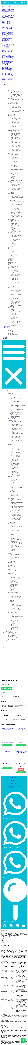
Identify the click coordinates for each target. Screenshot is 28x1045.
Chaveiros (10, 140)
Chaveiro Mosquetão (16, 150)
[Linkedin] (17, 926)
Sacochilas (13, 286)
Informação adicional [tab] (14, 696)
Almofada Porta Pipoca (16, 94)
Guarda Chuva (11, 258)
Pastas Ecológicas (15, 213)
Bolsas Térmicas (12, 114)
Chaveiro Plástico (15, 152)
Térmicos (10, 297)
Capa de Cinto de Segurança (14, 186)
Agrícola (10, 98)
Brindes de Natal (12, 336)
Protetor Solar (14, 168)
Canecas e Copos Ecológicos (14, 199)
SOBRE (14, 784)
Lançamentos (7, 326)
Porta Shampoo (14, 322)
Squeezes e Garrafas (16, 274)
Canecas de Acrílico (16, 117)
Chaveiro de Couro (15, 146)
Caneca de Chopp (15, 119)
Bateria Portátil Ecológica (17, 196)
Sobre (5, 337)
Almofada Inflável (15, 92)
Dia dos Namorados (13, 334)
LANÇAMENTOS (14, 787)
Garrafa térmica (15, 252)
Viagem (13, 192)
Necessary (4, 960)
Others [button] (2, 1038)
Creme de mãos (14, 156)
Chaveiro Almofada (15, 145)
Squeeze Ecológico (15, 215)
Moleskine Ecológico (16, 211)
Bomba (12, 251)
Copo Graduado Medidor (17, 99)
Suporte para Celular (16, 231)
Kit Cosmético (14, 165)
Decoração (13, 313)
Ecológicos (11, 193)
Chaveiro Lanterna (15, 149)
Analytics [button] (3, 1025)
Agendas (10, 88)
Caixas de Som (14, 223)
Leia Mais (3, 936)
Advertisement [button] (4, 1031)
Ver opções (21, 769)
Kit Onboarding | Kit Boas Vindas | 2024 (17, 240)
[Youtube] (23, 926)
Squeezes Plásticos (15, 293)
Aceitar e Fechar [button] (8, 936)
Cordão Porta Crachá (16, 188)
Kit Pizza (13, 176)
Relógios (13, 230)
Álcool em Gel (14, 154)
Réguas (13, 246)
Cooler (12, 299)
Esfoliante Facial (15, 160)
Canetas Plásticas (15, 134)
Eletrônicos (11, 219)
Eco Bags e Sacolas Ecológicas (15, 206)
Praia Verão (11, 269)
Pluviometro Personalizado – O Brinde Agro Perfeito (17, 101)
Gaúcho (10, 248)
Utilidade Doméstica (13, 307)
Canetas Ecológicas (15, 131)
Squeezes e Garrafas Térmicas (15, 295)
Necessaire (11, 267)
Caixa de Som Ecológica (17, 197)
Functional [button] (3, 1012)
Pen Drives (13, 228)
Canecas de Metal (15, 122)
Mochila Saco (14, 266)
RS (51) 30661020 (14, 2)
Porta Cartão (14, 244)
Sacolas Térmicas (15, 273)
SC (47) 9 (20, 2)
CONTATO (14, 781)
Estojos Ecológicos (15, 208)
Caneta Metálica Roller (16, 138)
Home (5, 84)
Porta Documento (15, 191)
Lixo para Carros (15, 189)
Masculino (10, 263)
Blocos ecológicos (15, 111)
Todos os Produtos (8, 86)
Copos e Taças (14, 125)
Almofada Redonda (15, 96)
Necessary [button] (3, 958)
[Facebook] (4, 926)
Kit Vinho (13, 178)
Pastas (12, 243)
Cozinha (10, 172)
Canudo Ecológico (15, 203)
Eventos (10, 247)
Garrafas (13, 289)
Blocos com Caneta (15, 106)
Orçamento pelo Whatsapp (6, 688)
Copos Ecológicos (15, 127)
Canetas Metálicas (15, 133)
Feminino (10, 260)
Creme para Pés (14, 157)
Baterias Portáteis (15, 220)
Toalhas (13, 277)
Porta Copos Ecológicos (17, 212)
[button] (14, 364)
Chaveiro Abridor (15, 144)
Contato (6, 338)
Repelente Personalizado (17, 169)
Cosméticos (11, 153)
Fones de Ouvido (15, 226)
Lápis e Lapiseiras (15, 242)
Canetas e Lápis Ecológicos (17, 201)
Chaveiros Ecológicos (16, 204)
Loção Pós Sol (14, 166)
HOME (14, 778)
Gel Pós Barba (14, 161)
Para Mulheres (11, 332)
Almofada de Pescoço (16, 91)
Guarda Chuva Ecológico (17, 209)
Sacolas (13, 324)
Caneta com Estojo (15, 137)
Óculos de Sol (14, 278)
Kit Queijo (13, 177)
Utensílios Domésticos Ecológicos (16, 217)
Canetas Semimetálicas (16, 135)
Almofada (10, 90)
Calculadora (14, 224)
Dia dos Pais (11, 333)
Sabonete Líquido (15, 170)
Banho (12, 309)
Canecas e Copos (12, 115)
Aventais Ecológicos (16, 195)
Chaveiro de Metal (15, 148)
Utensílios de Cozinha (16, 180)
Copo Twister (14, 126)
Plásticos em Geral (15, 321)
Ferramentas (14, 314)
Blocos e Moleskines (13, 103)
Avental (13, 254)
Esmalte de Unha (15, 158)
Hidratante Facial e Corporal (15, 163)
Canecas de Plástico (16, 123)
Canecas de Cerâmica (16, 118)
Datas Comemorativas (9, 327)
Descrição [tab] (4, 696)
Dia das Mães (11, 330)
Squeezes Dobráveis (16, 290)
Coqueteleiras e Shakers (17, 129)
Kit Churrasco (14, 174)
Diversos (10, 181)
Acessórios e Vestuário (16, 183)
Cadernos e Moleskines (16, 235)
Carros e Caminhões (16, 142)
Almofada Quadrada (16, 95)
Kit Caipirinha (14, 173)
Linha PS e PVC (12, 262)
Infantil (10, 259)
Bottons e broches (15, 184)
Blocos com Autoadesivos (17, 105)
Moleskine (13, 113)
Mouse (12, 227)
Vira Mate (13, 256)
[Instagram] (11, 926)
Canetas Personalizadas (14, 130)
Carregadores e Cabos (16, 221)
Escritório (10, 232)
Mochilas (10, 264)
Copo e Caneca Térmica (16, 121)
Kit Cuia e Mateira (15, 250)
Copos (12, 310)
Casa (12, 141)
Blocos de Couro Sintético (17, 110)
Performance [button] (3, 1019)
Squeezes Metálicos (16, 291)
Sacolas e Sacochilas (13, 281)
